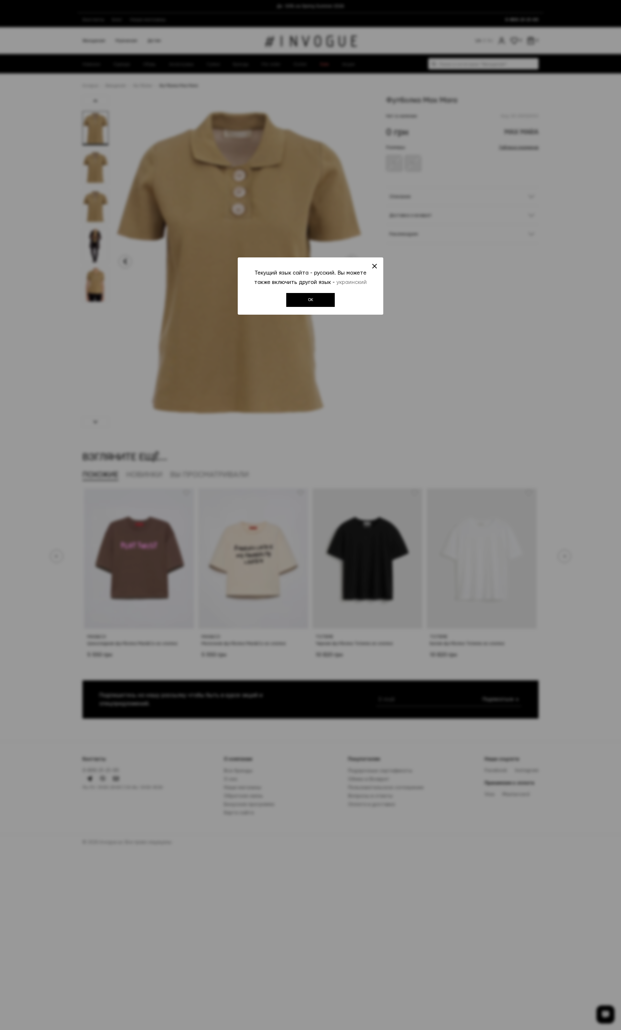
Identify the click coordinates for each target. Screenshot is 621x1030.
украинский (351, 282)
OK (310, 300)
